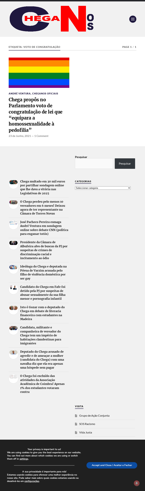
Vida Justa (85, 432)
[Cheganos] (72, 19)
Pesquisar (81, 157)
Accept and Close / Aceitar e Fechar (112, 465)
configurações (31, 481)
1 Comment (41, 135)
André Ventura (20, 93)
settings (24, 459)
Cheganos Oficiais (45, 93)
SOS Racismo (87, 423)
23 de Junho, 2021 (20, 135)
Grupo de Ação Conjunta (94, 415)
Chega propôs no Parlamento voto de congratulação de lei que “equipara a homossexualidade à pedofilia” (35, 115)
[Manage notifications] (137, 483)
